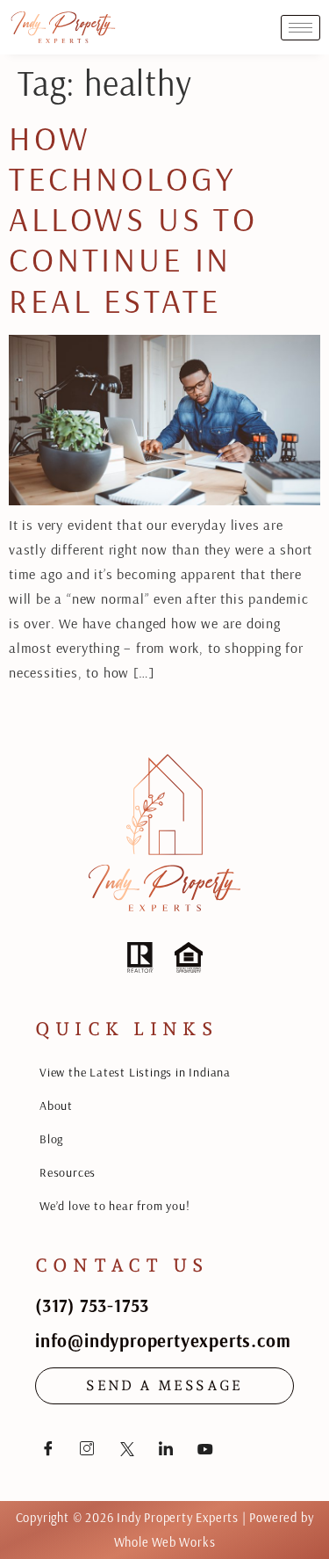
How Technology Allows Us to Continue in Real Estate (133, 219)
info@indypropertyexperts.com (162, 1340)
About (56, 1105)
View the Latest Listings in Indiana (135, 1072)
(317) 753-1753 (92, 1305)
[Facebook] (48, 1448)
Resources (67, 1172)
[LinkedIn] (166, 1448)
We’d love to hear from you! (114, 1206)
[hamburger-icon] (300, 27)
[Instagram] (88, 1448)
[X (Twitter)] (127, 1448)
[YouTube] (205, 1448)
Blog (51, 1139)
